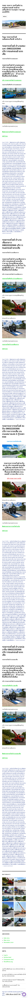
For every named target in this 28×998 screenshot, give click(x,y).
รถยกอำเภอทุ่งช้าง (17, 178)
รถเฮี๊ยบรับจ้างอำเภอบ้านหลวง (8, 217)
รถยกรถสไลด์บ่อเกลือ (20, 161)
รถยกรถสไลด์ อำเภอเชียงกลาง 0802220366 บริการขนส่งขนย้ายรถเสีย (12, 243)
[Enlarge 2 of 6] (11, 898)
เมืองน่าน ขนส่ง (9, 635)
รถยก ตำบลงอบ (16, 147)
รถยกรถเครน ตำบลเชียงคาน (19, 391)
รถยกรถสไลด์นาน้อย (12, 565)
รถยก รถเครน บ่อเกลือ (12, 153)
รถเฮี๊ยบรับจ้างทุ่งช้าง (14, 617)
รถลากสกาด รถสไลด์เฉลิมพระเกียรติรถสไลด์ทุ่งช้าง (13, 593)
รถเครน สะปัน (9, 838)
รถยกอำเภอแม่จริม (20, 186)
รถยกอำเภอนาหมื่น (13, 179)
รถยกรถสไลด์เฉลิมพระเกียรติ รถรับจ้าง (10, 385)
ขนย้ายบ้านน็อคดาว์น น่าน (15, 541)
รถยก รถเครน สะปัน (18, 559)
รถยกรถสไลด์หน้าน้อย (17, 168)
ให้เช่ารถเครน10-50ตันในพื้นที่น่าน (14, 417)
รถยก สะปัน (15, 786)
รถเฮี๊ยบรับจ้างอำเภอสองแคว (11, 218)
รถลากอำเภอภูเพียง (11, 599)
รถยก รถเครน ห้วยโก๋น (19, 155)
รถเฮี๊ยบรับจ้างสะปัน (14, 844)
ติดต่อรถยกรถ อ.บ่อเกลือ (14, 770)
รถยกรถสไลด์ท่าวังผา (12, 375)
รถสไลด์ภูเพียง (12, 607)
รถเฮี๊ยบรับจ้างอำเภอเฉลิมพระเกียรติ (16, 220)
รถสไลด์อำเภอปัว (13, 205)
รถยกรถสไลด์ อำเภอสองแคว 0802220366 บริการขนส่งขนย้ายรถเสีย (13, 50)
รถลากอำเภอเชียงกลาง (20, 197)
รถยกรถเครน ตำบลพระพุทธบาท (16, 390)
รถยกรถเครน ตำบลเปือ (7, 393)
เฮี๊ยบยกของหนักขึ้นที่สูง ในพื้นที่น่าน (13, 228)
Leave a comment (6, 233)
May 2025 (7, 940)
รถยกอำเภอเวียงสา (11, 186)
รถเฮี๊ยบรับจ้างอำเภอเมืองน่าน (8, 222)
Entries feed (7, 957)
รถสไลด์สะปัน (22, 204)
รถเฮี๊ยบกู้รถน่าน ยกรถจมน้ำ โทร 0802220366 (11, 986)
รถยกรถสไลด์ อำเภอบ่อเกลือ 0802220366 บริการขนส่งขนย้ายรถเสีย (13, 650)
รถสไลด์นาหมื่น (11, 606)
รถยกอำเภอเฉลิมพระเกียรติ (12, 184)
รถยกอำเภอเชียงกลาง (14, 590)
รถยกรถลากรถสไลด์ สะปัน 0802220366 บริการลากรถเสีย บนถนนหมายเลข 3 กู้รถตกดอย (13, 431)
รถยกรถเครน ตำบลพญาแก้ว (12, 388)
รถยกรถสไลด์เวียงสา (11, 174)
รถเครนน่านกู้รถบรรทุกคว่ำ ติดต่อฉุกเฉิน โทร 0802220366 (13, 980)
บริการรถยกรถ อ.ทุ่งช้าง (13, 144)
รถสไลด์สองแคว (15, 204)
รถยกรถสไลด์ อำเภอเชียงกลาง (10, 344)
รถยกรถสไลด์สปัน (12, 380)
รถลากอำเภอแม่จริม (16, 199)
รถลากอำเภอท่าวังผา (12, 594)
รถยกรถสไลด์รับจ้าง (12, 278)
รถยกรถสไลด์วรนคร (17, 165)
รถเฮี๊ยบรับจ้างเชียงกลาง (11, 856)
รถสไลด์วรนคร (8, 204)
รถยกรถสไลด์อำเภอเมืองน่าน (15, 170)
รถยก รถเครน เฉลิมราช (7, 157)
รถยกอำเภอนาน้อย (19, 583)
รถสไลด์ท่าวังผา (18, 604)
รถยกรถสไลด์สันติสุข (6, 168)
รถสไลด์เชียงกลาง (11, 207)
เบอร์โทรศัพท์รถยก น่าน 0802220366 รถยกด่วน (13, 969)
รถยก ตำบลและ (16, 148)
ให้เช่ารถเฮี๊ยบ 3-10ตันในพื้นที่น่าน (14, 231)
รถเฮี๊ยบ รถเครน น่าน (11, 616)
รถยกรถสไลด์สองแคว (12, 166)
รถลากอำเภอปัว (16, 194)
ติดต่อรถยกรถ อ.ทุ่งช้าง (15, 142)
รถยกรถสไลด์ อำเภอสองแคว (13, 158)
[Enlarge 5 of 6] (11, 919)
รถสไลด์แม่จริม (17, 612)
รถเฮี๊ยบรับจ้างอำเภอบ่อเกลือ (18, 215)
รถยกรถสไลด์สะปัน (21, 166)
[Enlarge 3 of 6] (24, 898)
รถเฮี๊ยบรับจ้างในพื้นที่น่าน (12, 225)
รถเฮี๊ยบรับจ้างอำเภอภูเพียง (8, 849)
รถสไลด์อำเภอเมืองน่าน (14, 611)
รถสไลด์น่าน (9, 200)
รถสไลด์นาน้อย (15, 200)
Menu (4, 16)
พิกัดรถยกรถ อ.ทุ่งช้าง (12, 145)
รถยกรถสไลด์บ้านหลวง (7, 163)
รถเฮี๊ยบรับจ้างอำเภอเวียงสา (8, 854)
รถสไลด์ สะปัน (12, 604)
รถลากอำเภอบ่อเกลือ (20, 192)
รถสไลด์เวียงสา (18, 207)
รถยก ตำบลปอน (9, 148)
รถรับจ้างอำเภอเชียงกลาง (18, 393)
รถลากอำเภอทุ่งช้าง (13, 191)
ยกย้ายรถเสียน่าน (8, 147)
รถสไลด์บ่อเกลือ (8, 202)
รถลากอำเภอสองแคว (10, 196)
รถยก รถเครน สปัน (9, 155)
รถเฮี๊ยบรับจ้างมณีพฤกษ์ (18, 212)
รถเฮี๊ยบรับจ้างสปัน (9, 399)
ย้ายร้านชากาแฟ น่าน (7, 549)
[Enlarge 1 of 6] (11, 888)
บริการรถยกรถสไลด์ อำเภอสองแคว (12, 80)
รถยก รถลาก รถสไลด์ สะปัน (13, 555)
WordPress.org (8, 961)
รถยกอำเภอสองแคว (12, 183)
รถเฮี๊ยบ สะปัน (19, 616)
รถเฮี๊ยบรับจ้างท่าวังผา (12, 210)
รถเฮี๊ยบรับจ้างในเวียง (11, 857)
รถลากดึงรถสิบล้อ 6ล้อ (19, 591)
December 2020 (8, 942)
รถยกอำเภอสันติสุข (13, 588)
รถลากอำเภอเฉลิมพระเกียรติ (8, 197)
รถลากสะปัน (18, 189)
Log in (6, 955)
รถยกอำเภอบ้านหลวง (9, 181)
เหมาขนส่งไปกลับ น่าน (18, 635)
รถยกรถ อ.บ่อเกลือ (16, 562)
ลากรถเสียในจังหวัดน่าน (11, 226)
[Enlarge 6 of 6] (24, 919)
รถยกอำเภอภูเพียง (18, 586)
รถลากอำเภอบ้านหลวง (7, 194)
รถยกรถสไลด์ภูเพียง (17, 163)
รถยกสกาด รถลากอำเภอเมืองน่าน (13, 176)
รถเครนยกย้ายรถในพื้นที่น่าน (12, 209)
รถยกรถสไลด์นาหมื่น (10, 161)
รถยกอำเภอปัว (18, 181)
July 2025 (6, 938)
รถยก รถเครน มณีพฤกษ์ (14, 783)
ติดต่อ (11, 132)
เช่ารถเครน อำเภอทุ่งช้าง (10, 859)
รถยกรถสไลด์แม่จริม (15, 580)
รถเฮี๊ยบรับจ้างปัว (9, 212)
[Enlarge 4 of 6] (11, 904)
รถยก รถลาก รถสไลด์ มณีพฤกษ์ (9, 152)
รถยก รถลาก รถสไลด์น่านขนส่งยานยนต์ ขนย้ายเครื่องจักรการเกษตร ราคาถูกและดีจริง (13, 8)
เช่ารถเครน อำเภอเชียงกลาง (17, 414)
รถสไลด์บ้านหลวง (16, 202)
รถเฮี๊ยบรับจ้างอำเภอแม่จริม (12, 223)
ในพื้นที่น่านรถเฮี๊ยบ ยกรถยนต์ (11, 862)
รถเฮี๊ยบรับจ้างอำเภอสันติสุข (11, 851)
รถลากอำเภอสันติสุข (19, 196)
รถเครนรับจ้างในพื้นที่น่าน (8, 840)
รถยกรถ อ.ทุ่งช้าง (17, 157)
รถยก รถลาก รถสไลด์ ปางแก (18, 150)
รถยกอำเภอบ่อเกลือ (14, 585)
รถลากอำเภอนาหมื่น (10, 192)
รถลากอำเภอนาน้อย (10, 596)
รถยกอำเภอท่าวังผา (8, 178)
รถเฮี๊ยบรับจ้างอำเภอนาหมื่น (12, 401)
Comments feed (8, 959)
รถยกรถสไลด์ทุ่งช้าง (12, 160)
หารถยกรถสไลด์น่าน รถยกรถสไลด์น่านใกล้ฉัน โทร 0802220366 (14, 975)
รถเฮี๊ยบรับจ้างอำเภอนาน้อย (16, 213)
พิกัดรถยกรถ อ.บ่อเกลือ (11, 547)
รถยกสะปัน (14, 581)
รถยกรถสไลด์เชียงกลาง (19, 578)
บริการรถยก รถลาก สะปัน (14, 478)
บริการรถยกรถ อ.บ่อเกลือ (13, 546)
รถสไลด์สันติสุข (5, 205)
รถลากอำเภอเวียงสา (6, 199)
